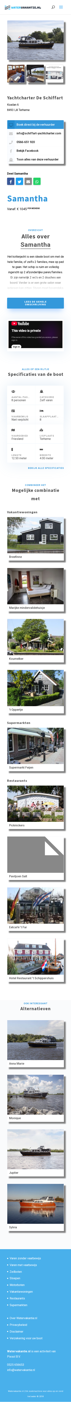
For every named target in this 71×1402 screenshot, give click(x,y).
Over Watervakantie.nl (23, 1318)
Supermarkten (18, 1305)
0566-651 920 (26, 142)
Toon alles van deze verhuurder (38, 159)
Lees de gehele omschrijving (35, 303)
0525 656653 (15, 1364)
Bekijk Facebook (27, 150)
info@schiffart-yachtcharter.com (39, 133)
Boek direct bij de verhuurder (36, 124)
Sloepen (15, 1278)
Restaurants (17, 1298)
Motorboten (17, 1285)
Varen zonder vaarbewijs (25, 1258)
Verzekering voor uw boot (26, 1338)
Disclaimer (16, 1331)
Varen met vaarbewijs (23, 1265)
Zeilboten (16, 1271)
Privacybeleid (18, 1325)
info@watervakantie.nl (21, 1370)
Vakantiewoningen (21, 1291)
